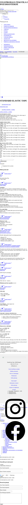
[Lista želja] (1, 97)
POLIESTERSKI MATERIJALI (11, 27)
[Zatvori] (0, 162)
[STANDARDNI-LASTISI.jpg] (7, 56)
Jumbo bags (2, 270)
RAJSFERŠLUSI (7, 35)
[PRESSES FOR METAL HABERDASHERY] (14, 245)
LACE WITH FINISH (4, 323)
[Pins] (14, 174)
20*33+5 (5, 232)
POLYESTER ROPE (4, 218)
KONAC (6, 30)
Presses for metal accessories (11, 442)
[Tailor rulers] (14, 277)
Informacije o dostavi (14, 383)
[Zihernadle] (14, 287)
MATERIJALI (7, 44)
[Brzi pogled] (3, 173)
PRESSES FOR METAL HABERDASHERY (9, 246)
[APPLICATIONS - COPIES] (1, 109)
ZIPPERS (5, 452)
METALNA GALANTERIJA (10, 40)
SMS (6, 475)
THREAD (5, 451)
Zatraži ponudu (3, 161)
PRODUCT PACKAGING (8, 447)
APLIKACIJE (7, 38)
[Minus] (13, 159)
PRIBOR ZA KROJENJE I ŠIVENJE (12, 41)
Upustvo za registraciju (14, 387)
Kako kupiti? (14, 380)
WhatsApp (11, 475)
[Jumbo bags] (14, 269)
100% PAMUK (7, 24)
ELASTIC (15, 51)
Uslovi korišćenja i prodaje (14, 369)
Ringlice (7, 443)
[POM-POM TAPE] (1, 104)
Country (1, 464)
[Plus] (0, 159)
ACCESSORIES (8, 51)
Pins (1, 176)
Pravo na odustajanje (14, 373)
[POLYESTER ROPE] (14, 217)
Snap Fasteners (8, 444)
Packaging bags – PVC (5, 231)
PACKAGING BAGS (7, 446)
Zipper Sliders (3, 185)
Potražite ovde (3, 10)
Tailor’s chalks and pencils (5, 311)
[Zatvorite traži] (1, 412)
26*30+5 (9, 232)
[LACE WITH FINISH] (14, 322)
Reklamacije (14, 375)
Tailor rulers (2, 278)
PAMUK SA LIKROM (9, 26)
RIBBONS (5, 449)
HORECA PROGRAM (9, 47)
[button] (8, 173)
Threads (7, 445)
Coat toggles (2, 265)
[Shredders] (14, 300)
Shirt (15, 11)
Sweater (10, 11)
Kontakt (14, 389)
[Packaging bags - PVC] (14, 230)
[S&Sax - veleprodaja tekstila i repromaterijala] (2, 9)
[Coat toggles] (14, 264)
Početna (1, 51)
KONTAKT (6, 49)
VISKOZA (6, 29)
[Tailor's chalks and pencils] (14, 310)
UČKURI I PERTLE (8, 37)
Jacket (13, 11)
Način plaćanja (14, 378)
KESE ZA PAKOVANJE (9, 34)
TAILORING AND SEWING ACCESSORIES (13, 450)
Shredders (2, 301)
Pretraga (4, 13)
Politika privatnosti (14, 371)
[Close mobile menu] (0, 418)
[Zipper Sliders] (14, 184)
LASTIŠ (5, 32)
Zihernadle (2, 289)
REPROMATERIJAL (8, 46)
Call (2, 475)
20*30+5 (2, 232)
